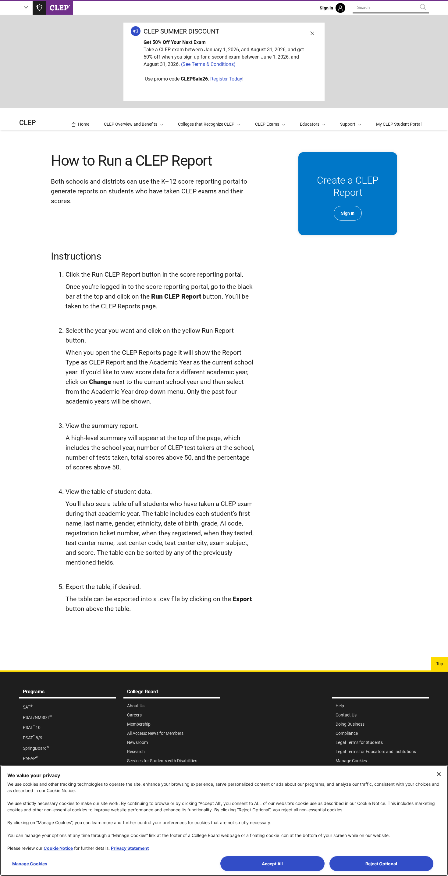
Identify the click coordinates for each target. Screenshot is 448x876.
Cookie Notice (58, 848)
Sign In (347, 213)
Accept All (272, 863)
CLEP (27, 123)
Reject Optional (381, 863)
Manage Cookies (29, 863)
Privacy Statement (130, 848)
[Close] (439, 774)
